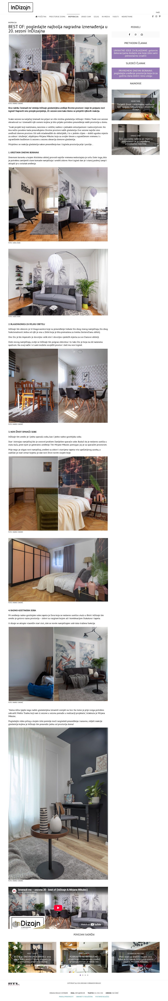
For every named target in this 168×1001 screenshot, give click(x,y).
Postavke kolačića (102, 997)
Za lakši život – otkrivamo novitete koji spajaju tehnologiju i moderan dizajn (135, 107)
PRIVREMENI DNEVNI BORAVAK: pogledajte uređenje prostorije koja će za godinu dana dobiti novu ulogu (136, 73)
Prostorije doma (57, 17)
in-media (106, 17)
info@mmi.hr (80, 993)
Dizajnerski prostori (136, 954)
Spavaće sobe (136, 136)
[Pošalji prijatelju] (142, 34)
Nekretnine (127, 17)
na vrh (157, 983)
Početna (42, 17)
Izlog (96, 17)
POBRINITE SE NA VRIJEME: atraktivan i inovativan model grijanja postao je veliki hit (84, 959)
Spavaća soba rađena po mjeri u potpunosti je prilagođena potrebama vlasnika (136, 141)
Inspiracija (73, 17)
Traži (158, 12)
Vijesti (116, 17)
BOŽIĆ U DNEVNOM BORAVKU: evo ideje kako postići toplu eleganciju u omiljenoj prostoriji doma (32, 959)
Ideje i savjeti (32, 954)
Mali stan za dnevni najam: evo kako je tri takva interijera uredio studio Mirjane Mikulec (135, 959)
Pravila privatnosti (66, 997)
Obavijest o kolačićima (84, 997)
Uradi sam (86, 17)
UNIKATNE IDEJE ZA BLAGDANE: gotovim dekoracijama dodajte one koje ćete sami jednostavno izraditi (136, 53)
